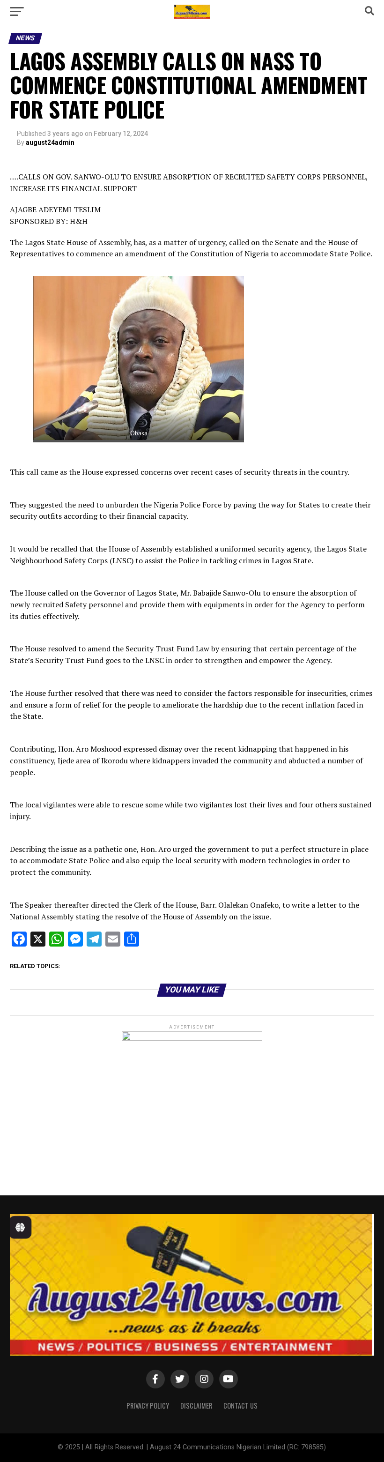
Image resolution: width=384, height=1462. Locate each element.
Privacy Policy (147, 1405)
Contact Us (240, 1405)
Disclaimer (196, 1405)
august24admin (50, 142)
